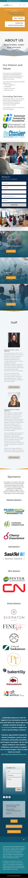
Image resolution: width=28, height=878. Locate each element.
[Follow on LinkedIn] (7, 797)
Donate (14, 821)
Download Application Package (15, 24)
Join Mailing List (14, 832)
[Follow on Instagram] (9, 797)
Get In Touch (14, 387)
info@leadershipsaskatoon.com (14, 754)
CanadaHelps (6, 727)
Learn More (11, 251)
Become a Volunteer (14, 826)
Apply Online (18, 18)
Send (18, 789)
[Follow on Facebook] (4, 797)
